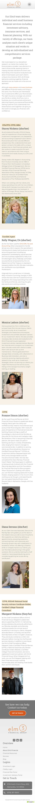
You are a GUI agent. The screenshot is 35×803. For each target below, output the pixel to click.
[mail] (21, 740)
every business (27, 87)
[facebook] (14, 740)
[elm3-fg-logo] (14, 2)
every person (13, 87)
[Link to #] (29, 4)
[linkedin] (17, 740)
